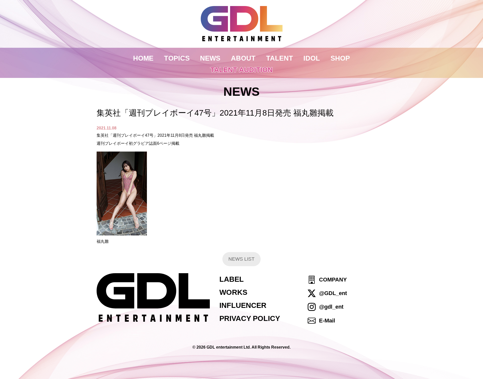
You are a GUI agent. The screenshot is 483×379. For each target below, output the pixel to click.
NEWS (210, 58)
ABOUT (243, 58)
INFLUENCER (242, 305)
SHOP (340, 58)
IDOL (311, 58)
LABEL (231, 279)
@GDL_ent (333, 293)
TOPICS (177, 58)
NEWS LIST (241, 259)
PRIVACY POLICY (249, 318)
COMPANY (333, 279)
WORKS (233, 292)
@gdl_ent (331, 307)
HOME (143, 58)
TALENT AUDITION (241, 70)
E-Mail (327, 320)
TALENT (279, 58)
